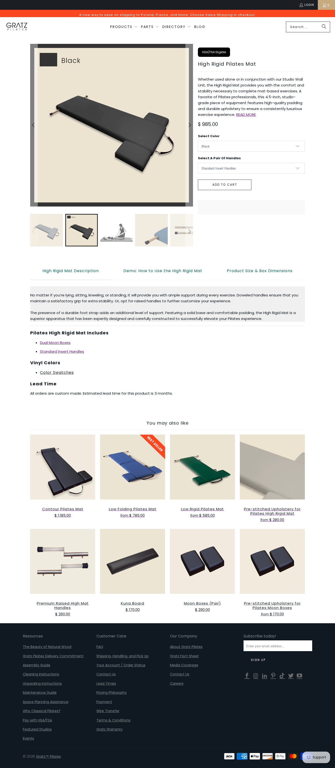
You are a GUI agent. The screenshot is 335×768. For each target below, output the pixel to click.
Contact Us (106, 674)
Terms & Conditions (113, 720)
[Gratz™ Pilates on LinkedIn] (264, 676)
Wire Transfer (107, 710)
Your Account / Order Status (120, 665)
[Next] (189, 125)
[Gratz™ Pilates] (17, 27)
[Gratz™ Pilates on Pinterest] (273, 676)
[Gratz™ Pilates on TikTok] (282, 676)
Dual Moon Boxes (55, 342)
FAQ (99, 646)
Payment (104, 701)
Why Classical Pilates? (41, 710)
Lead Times (106, 683)
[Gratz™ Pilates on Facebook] (247, 676)
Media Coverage (184, 665)
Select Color (208, 136)
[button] (124, 27)
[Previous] (34, 125)
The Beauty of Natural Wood (47, 646)
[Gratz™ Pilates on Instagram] (256, 676)
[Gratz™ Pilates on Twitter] (291, 676)
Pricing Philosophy (111, 692)
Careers (176, 683)
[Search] (324, 27)
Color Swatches (57, 372)
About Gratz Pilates (186, 646)
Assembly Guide (36, 665)
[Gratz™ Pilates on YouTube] (299, 676)
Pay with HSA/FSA (37, 720)
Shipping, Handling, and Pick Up (122, 656)
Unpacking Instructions (42, 683)
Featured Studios (37, 729)
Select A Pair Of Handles (219, 158)
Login (309, 5)
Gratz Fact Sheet (184, 656)
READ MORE (246, 114)
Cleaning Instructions (41, 674)
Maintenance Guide (40, 692)
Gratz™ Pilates (48, 756)
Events (28, 738)
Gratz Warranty (109, 729)
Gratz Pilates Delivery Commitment (53, 656)
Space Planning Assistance (45, 701)
